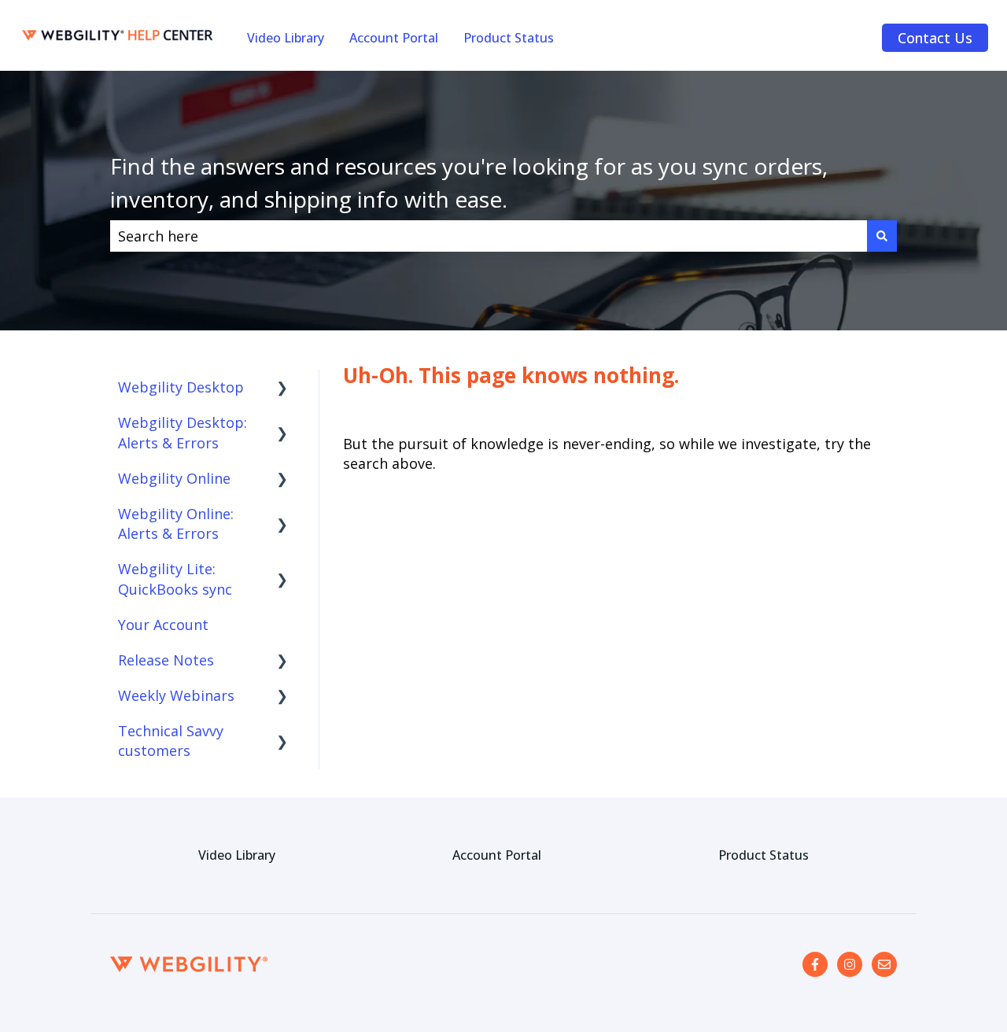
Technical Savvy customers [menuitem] (170, 740)
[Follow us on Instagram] (849, 964)
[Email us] (884, 964)
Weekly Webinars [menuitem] (176, 695)
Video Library (285, 37)
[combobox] (488, 236)
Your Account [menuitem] (163, 624)
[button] (282, 387)
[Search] (882, 236)
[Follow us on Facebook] (815, 964)
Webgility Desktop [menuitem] (181, 387)
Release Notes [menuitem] (166, 660)
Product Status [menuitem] (763, 855)
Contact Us (935, 37)
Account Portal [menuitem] (496, 855)
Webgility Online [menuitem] (174, 478)
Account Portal (393, 37)
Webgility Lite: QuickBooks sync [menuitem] (175, 578)
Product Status (508, 37)
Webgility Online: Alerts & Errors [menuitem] (176, 523)
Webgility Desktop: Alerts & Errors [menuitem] (182, 432)
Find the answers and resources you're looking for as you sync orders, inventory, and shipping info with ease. (469, 182)
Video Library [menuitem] (236, 855)
